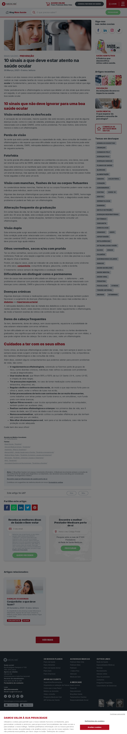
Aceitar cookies (94, 727)
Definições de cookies (94, 721)
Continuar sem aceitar (117, 714)
